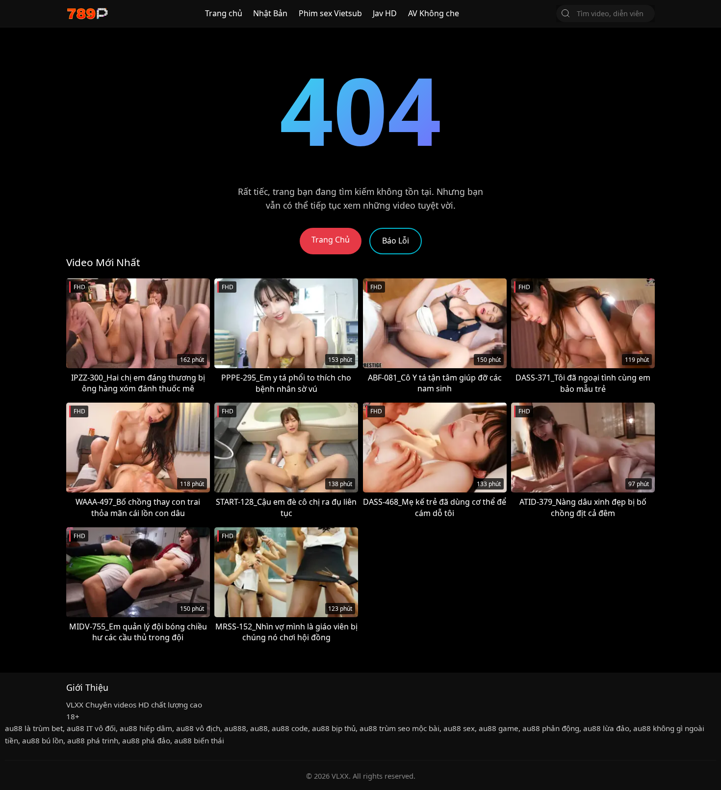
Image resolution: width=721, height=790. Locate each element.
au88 (259, 728)
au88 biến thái (199, 740)
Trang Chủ (330, 239)
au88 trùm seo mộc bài (399, 728)
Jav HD (385, 13)
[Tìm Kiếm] (565, 13)
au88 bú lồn (42, 740)
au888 (235, 728)
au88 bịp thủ (334, 728)
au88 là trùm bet (34, 728)
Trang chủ (223, 13)
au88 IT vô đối (91, 728)
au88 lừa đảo (606, 728)
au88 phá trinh (92, 740)
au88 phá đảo (146, 740)
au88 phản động (550, 728)
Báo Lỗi (395, 240)
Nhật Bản (270, 13)
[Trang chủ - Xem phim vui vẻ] (87, 13)
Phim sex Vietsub (330, 13)
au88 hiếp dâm (146, 728)
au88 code (290, 728)
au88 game (498, 728)
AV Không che (433, 13)
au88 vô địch (198, 728)
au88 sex (459, 728)
